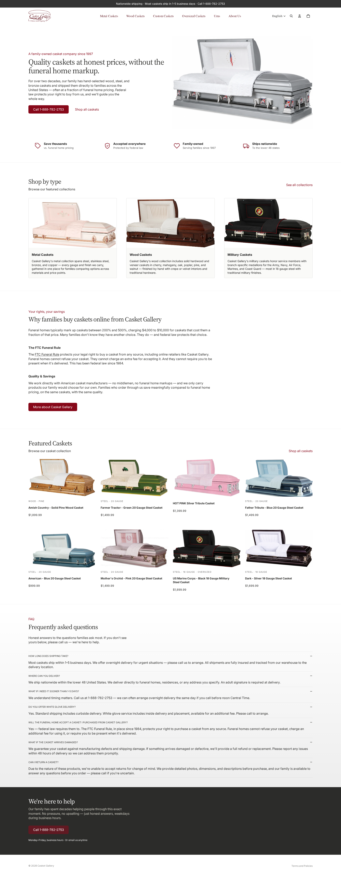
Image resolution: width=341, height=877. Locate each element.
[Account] (299, 16)
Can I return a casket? (43, 762)
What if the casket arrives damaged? (53, 742)
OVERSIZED (205, 572)
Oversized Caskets (194, 16)
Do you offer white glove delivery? (52, 706)
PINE (41, 501)
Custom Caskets (163, 16)
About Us (235, 16)
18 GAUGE (189, 572)
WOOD (32, 501)
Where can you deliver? (44, 675)
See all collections (299, 185)
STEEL (104, 501)
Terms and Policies (302, 865)
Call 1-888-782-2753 (48, 109)
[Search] (291, 16)
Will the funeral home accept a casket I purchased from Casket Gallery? (78, 722)
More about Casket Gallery (52, 407)
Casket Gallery (45, 865)
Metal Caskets (109, 16)
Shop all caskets (87, 109)
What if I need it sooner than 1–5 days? (53, 691)
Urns (217, 16)
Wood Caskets (135, 16)
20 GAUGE (117, 501)
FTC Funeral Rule (47, 354)
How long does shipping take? (48, 655)
